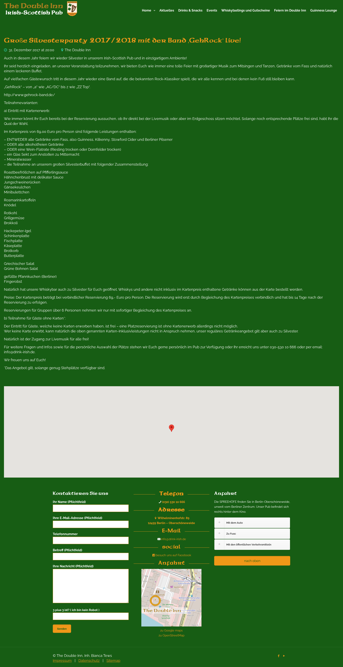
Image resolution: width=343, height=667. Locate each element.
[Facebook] (279, 656)
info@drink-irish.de (173, 539)
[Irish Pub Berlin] (43, 10)
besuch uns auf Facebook (173, 555)
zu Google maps (171, 630)
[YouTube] (284, 656)
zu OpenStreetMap (171, 635)
